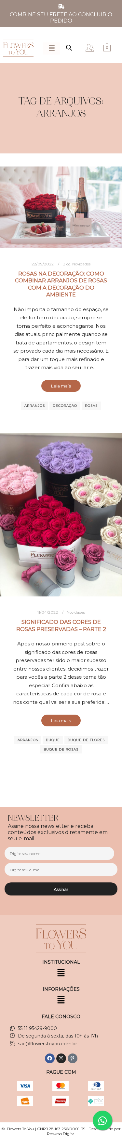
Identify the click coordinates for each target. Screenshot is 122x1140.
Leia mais (61, 385)
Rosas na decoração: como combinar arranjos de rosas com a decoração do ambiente (61, 284)
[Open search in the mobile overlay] (69, 48)
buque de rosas (61, 749)
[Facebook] (50, 1058)
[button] (51, 48)
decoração (65, 406)
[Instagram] (61, 1058)
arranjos (34, 406)
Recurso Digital (61, 1133)
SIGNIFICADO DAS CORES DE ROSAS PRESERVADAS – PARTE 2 (61, 625)
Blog (66, 264)
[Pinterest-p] (72, 1058)
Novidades (81, 264)
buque (53, 740)
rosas (91, 406)
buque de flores (86, 740)
